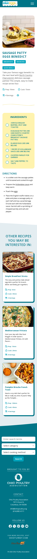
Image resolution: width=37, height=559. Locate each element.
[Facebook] (10, 526)
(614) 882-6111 (18, 511)
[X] (14, 526)
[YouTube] (26, 526)
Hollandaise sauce (22, 184)
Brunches (21, 62)
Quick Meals (9, 68)
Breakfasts (8, 62)
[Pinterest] (18, 526)
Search (18, 458)
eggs (16, 191)
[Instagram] (22, 526)
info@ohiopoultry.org (18, 509)
